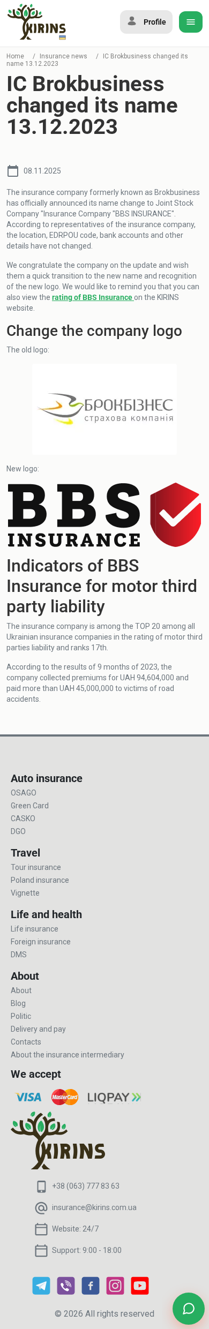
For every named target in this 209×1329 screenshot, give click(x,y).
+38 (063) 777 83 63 (86, 1186)
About (21, 990)
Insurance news (63, 56)
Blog (18, 1003)
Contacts (26, 1042)
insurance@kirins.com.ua (94, 1207)
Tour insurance (36, 867)
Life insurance (34, 929)
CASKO (23, 818)
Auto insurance (47, 778)
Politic (21, 1016)
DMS (19, 954)
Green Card (30, 805)
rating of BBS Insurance (93, 297)
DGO (18, 831)
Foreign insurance (41, 941)
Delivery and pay (38, 1029)
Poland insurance (40, 880)
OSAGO (23, 793)
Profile (155, 22)
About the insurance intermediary (67, 1054)
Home (15, 56)
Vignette (25, 893)
